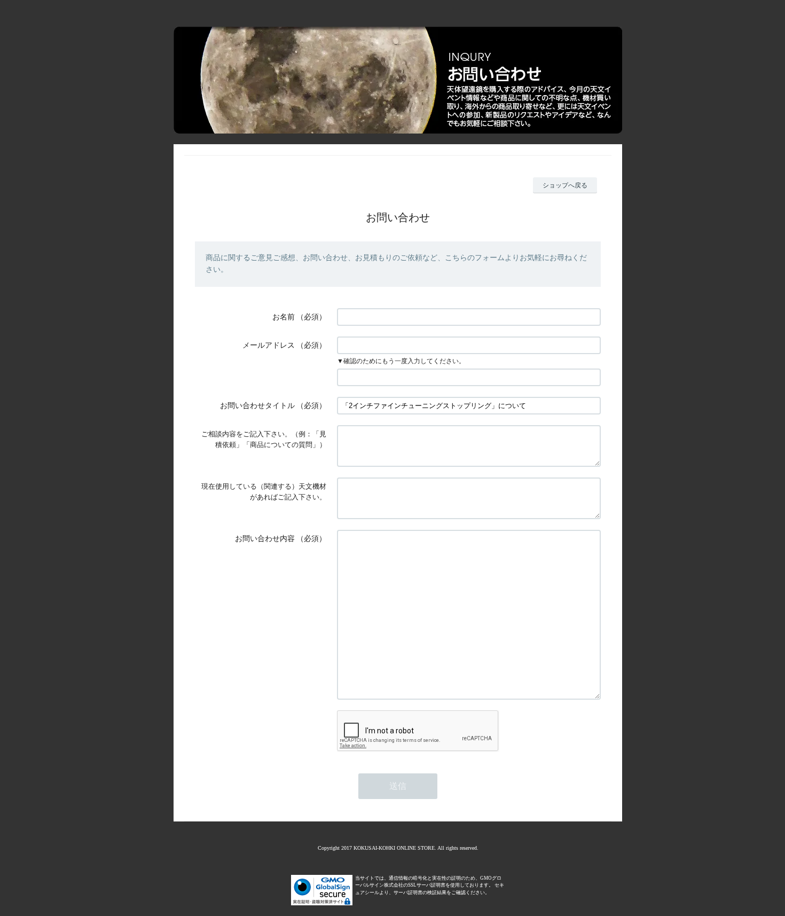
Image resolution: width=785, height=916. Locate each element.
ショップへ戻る (565, 185)
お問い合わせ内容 (265, 539)
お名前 (283, 317)
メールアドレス (268, 345)
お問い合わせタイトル (257, 406)
